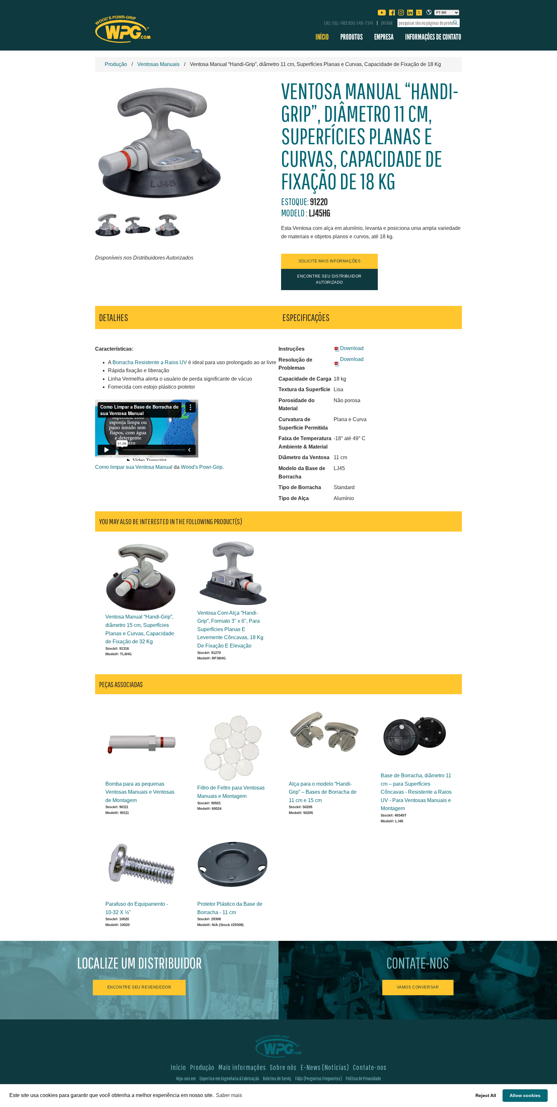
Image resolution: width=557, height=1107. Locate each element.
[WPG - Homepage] (123, 28)
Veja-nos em (186, 1078)
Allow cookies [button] (525, 1095)
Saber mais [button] (229, 1095)
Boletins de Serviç (277, 1078)
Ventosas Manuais (158, 64)
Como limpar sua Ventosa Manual (133, 467)
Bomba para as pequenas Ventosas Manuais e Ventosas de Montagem (139, 792)
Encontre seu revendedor (139, 987)
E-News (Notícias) (324, 1067)
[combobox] (428, 23)
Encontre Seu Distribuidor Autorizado (329, 279)
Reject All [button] (485, 1095)
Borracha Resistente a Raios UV (149, 362)
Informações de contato (433, 37)
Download (352, 348)
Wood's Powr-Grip (201, 467)
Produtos (351, 37)
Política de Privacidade (363, 1078)
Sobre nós (283, 1067)
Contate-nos (369, 1067)
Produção (116, 64)
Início (322, 37)
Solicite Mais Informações (329, 261)
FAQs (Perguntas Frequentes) (318, 1078)
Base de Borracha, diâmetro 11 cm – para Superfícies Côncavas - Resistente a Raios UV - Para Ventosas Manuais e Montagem (416, 792)
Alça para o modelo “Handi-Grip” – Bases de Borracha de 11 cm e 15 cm (323, 792)
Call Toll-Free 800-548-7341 (348, 23)
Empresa (384, 37)
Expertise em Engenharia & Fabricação (229, 1078)
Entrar (387, 23)
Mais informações (242, 1067)
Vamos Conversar (418, 987)
